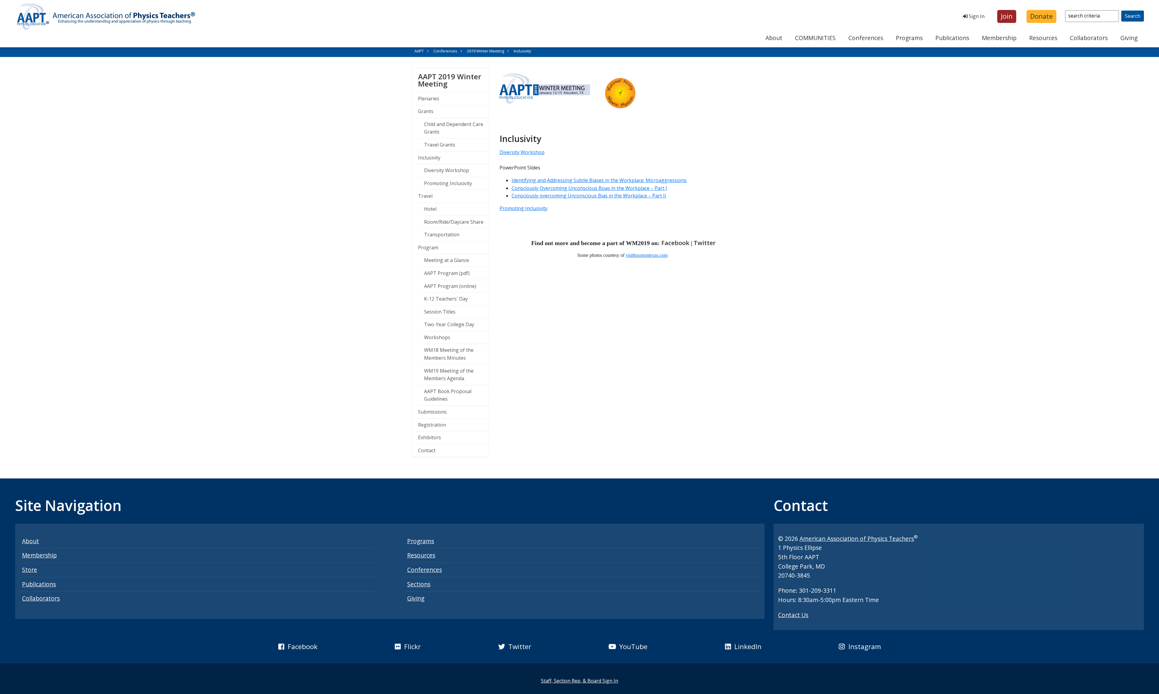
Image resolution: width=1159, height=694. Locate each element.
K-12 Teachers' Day (446, 298)
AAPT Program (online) (450, 286)
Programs (909, 38)
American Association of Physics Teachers (857, 539)
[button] (1006, 16)
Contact (427, 450)
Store (29, 570)
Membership (999, 38)
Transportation (441, 234)
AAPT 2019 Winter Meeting (453, 80)
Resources (1043, 38)
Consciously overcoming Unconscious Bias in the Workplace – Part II (589, 195)
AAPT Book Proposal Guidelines (447, 395)
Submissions (432, 412)
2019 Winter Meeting (485, 51)
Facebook (675, 243)
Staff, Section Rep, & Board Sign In (579, 680)
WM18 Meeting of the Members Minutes (449, 354)
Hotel (430, 209)
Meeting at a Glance (446, 260)
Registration (432, 424)
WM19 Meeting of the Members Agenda (449, 375)
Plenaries (428, 98)
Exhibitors (429, 437)
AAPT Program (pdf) (447, 273)
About (773, 38)
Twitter (705, 243)
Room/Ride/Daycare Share (454, 222)
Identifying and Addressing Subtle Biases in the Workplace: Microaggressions (599, 180)
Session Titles (439, 311)
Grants (425, 111)
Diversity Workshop (446, 170)
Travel (425, 196)
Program (428, 247)
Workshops (437, 337)
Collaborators (1089, 38)
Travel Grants (439, 144)
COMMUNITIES (815, 38)
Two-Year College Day (449, 324)
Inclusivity (429, 157)
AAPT (419, 51)
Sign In (976, 16)
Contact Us (793, 615)
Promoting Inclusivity (448, 183)
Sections (418, 584)
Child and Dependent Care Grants (453, 128)
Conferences (865, 38)
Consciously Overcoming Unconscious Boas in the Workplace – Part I (589, 188)
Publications (952, 38)
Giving (1129, 38)
